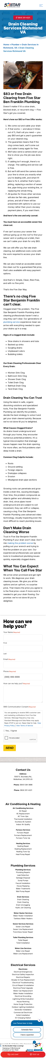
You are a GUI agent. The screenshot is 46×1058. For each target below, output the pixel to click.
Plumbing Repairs (23, 872)
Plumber (15, 44)
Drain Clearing (23, 902)
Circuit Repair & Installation (23, 985)
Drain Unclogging (23, 905)
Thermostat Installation (23, 819)
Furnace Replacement (23, 835)
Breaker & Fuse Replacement (23, 980)
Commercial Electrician (23, 1012)
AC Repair (23, 811)
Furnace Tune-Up (23, 838)
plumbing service (11, 322)
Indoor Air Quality (23, 824)
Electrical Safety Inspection (23, 974)
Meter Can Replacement (23, 991)
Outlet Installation (23, 1015)
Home (6, 44)
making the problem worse (20, 543)
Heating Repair (23, 846)
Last (5, 654)
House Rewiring (23, 1002)
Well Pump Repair (23, 891)
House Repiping (23, 886)
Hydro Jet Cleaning (23, 908)
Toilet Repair (23, 940)
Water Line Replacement (23, 954)
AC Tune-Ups (23, 816)
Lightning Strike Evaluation (23, 999)
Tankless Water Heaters (23, 918)
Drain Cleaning (23, 899)
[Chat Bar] (23, 1054)
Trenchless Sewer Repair (23, 932)
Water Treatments (23, 889)
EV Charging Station (23, 1018)
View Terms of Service (24, 725)
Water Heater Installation (23, 916)
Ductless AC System (23, 822)
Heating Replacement (23, 849)
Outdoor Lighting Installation (23, 1007)
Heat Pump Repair (23, 854)
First (5, 643)
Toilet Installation (23, 943)
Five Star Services (12, 5)
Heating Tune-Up (23, 851)
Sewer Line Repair (23, 927)
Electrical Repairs (23, 977)
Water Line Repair (23, 951)
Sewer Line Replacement (23, 929)
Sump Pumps (23, 880)
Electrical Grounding (23, 996)
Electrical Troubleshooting (23, 982)
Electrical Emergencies (23, 972)
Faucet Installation (23, 883)
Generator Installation (23, 1010)
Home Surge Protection (23, 1004)
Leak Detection (23, 875)
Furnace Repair (23, 833)
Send (10, 748)
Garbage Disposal (23, 878)
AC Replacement (23, 814)
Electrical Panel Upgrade (23, 988)
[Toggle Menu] (41, 5)
